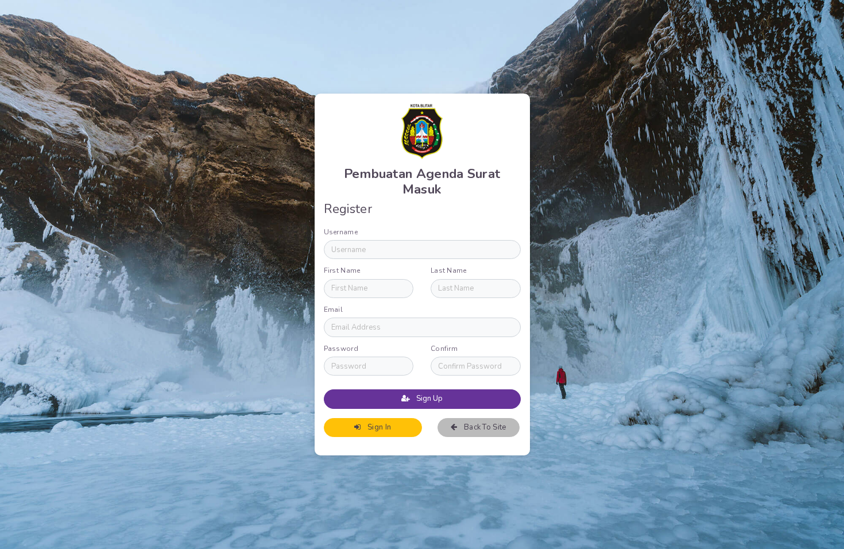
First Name (342, 270)
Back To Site (484, 427)
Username (341, 232)
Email (333, 309)
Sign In (378, 427)
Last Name (449, 270)
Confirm (444, 348)
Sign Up (429, 398)
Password (341, 348)
